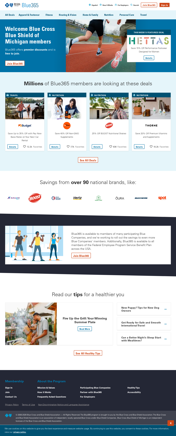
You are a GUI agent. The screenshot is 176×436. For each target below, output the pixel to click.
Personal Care (127, 14)
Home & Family (90, 14)
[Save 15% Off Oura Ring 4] (120, 198)
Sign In (164, 5)
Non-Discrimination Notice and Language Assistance (63, 404)
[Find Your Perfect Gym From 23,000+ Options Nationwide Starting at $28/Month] (13, 198)
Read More (85, 328)
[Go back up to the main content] (158, 422)
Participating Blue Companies (95, 387)
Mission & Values (46, 387)
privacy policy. (19, 432)
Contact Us (11, 396)
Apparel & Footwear (29, 14)
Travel (143, 14)
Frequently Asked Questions (51, 396)
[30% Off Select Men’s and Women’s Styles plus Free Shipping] (141, 198)
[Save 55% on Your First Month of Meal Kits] (98, 198)
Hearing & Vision (67, 14)
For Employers (87, 396)
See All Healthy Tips (88, 353)
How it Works (44, 392)
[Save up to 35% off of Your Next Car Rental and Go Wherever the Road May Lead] (77, 198)
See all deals (88, 160)
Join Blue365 (149, 5)
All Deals (10, 14)
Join (7, 392)
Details (149, 58)
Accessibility (134, 392)
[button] (32, 147)
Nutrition (108, 14)
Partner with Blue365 (91, 392)
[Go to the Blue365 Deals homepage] (22, 5)
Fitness (49, 14)
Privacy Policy (12, 404)
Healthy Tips (133, 387)
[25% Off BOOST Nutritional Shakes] (35, 198)
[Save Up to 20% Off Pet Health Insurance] (162, 198)
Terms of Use (28, 404)
